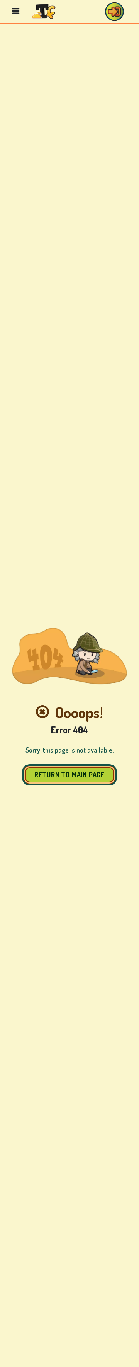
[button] (114, 11)
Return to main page (69, 774)
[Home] (43, 11)
